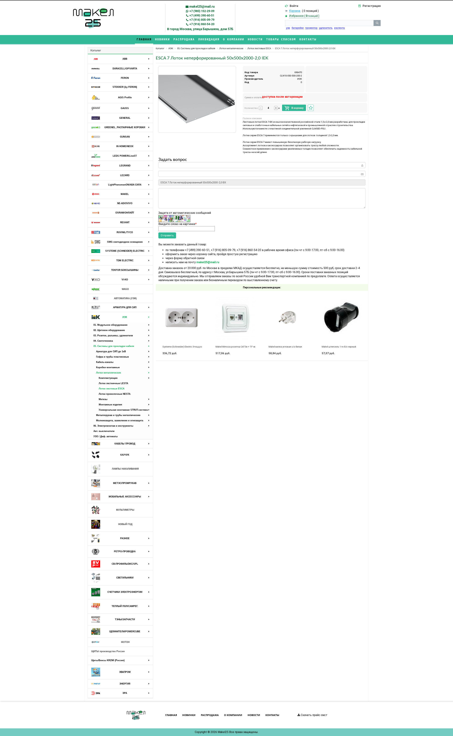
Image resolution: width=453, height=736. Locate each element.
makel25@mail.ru (202, 6)
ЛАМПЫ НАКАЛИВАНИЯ (125, 468)
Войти (294, 6)
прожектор (311, 27)
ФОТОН (125, 642)
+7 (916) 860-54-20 (201, 24)
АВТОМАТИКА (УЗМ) (125, 298)
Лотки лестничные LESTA (113, 383)
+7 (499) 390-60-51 (201, 15)
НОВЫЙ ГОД (125, 524)
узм (288, 27)
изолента (339, 27)
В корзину (297, 108)
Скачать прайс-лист (313, 715)
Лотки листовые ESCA (111, 388)
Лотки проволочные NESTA (114, 394)
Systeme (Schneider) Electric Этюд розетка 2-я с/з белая (192, 346)
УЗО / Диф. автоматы (105, 436)
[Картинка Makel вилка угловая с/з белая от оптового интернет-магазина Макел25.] (288, 317)
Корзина (294, 11)
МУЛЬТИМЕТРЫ (125, 510)
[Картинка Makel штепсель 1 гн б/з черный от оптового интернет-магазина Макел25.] (341, 317)
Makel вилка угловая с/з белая (285, 346)
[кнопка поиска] (377, 23)
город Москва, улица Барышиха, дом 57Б (201, 29)
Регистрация (372, 6)
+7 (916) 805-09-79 (201, 19)
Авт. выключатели (103, 431)
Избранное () (304, 16)
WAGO (125, 289)
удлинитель (325, 27)
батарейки (298, 27)
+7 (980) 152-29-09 (201, 11)
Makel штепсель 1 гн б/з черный (339, 346)
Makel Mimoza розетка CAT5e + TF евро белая (241, 346)
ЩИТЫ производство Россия (108, 651)
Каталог (95, 50)
